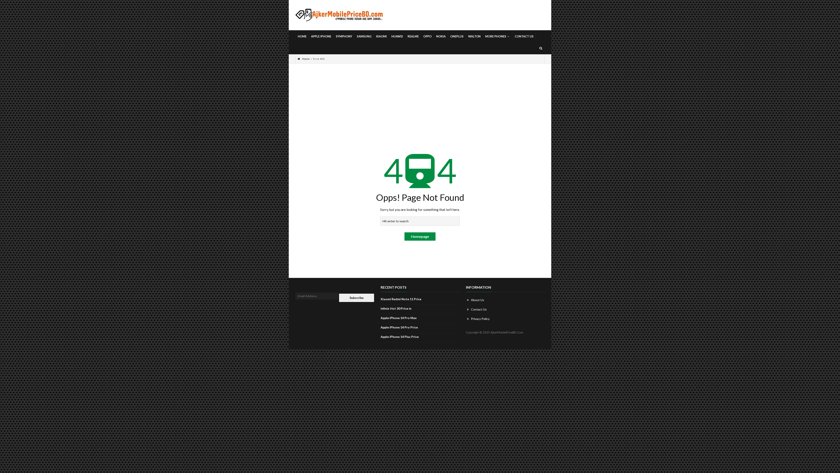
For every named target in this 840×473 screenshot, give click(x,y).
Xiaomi (381, 36)
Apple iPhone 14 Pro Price (399, 327)
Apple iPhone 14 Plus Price (400, 337)
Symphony (344, 36)
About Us (477, 300)
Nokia (441, 36)
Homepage (420, 236)
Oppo (427, 36)
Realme (413, 36)
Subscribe (357, 298)
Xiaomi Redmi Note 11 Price (401, 299)
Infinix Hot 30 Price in (396, 308)
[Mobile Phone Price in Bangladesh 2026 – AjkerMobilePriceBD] (339, 15)
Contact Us (524, 36)
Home (302, 36)
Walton (474, 36)
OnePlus (457, 36)
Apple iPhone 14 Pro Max (399, 318)
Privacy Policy (480, 319)
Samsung (364, 36)
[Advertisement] (420, 96)
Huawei (397, 36)
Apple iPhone (321, 36)
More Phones (495, 36)
